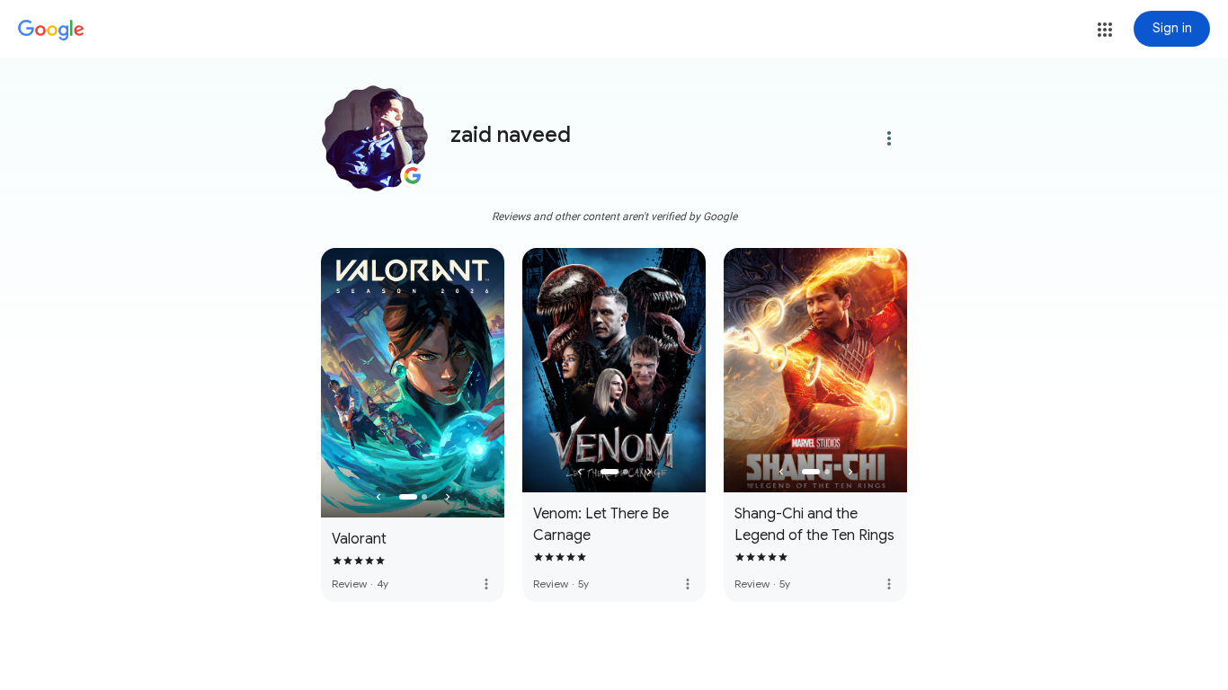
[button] (1105, 30)
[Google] (51, 30)
